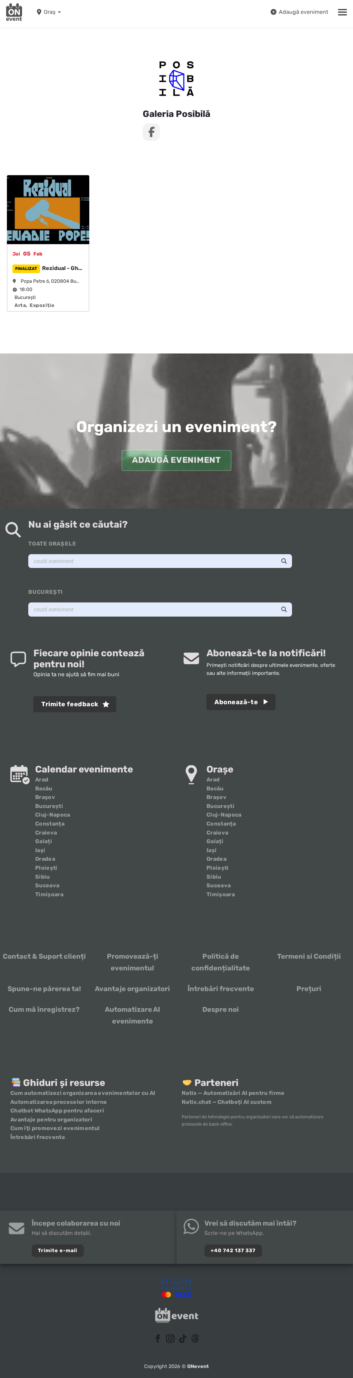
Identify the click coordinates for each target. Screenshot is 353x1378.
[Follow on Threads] (195, 1339)
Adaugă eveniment (303, 12)
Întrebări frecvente (221, 989)
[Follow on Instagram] (170, 1339)
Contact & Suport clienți (44, 956)
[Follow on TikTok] (183, 1339)
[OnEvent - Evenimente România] (14, 12)
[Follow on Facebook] (158, 1339)
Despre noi (220, 1009)
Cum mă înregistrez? (44, 1009)
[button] (342, 12)
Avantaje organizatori (132, 989)
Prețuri (308, 989)
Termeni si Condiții (309, 956)
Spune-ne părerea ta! (44, 989)
